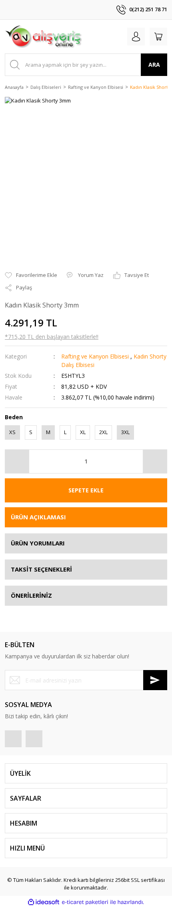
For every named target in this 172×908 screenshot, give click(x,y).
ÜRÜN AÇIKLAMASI (38, 517)
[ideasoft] (44, 902)
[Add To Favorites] (31, 275)
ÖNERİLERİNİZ (31, 595)
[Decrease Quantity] (17, 461)
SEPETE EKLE (86, 490)
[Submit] (155, 680)
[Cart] (158, 36)
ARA (154, 64)
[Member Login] (136, 36)
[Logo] (43, 36)
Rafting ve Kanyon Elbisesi (95, 356)
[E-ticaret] (85, 902)
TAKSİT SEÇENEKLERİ (41, 569)
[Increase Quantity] (155, 461)
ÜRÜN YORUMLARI (38, 543)
